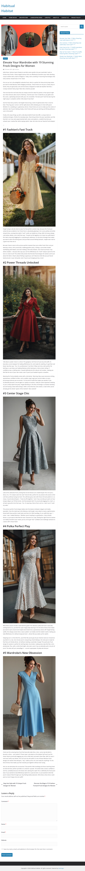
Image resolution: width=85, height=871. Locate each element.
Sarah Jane (16, 69)
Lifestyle (47, 17)
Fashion (5, 58)
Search (82, 27)
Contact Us (65, 17)
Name (3, 824)
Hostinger (61, 868)
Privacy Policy (75, 17)
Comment (5, 801)
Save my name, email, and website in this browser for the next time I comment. (28, 849)
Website (3, 840)
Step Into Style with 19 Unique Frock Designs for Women (14, 784)
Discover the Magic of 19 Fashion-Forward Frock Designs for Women (44, 784)
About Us (56, 17)
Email (3, 832)
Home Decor (13, 17)
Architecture (23, 17)
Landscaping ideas (36, 17)
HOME (4, 17)
